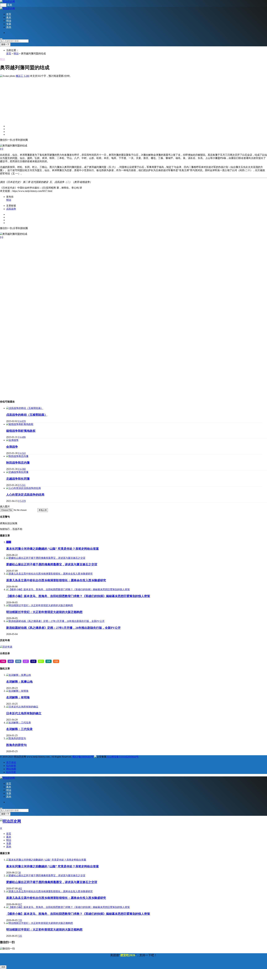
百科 (48, 661)
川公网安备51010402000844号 (122, 756)
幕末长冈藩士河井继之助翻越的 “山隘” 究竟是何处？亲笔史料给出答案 (52, 548)
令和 (8, 542)
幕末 (8, 17)
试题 (56, 661)
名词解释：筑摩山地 (19, 681)
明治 (8, 20)
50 (19, 872)
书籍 (3, 661)
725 (20, 920)
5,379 (23, 501)
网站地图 (11, 769)
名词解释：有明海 (18, 697)
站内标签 (11, 765)
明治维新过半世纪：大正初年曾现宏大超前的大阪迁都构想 (44, 612)
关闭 (3, 967)
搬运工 (19, 76)
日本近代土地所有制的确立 (23, 713)
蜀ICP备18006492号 (82, 756)
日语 (33, 661)
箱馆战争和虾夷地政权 (21, 430)
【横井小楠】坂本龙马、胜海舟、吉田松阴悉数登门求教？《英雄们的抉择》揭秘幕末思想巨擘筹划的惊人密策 (78, 596)
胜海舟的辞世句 (16, 745)
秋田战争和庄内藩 (18, 462)
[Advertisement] (92, 99)
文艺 (26, 661)
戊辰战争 (11, 209)
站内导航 (11, 772)
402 (20, 888)
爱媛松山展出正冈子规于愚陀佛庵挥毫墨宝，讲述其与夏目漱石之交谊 (51, 564)
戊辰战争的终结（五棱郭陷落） (26, 414)
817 (20, 904)
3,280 (26, 76)
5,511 (22, 485)
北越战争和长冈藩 (18, 478)
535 (20, 936)
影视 (18, 661)
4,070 (23, 421)
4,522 (23, 453)
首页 (8, 14)
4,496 (23, 437)
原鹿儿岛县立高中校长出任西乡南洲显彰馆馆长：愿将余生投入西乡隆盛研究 (56, 580)
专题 (8, 24)
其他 (8, 27)
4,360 (23, 469)
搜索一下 (5, 44)
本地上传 (43, 510)
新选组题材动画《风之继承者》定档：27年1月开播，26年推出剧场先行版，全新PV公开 (63, 627)
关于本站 (11, 762)
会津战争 (12, 446)
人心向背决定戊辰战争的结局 (25, 494)
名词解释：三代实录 (19, 729)
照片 (41, 661)
